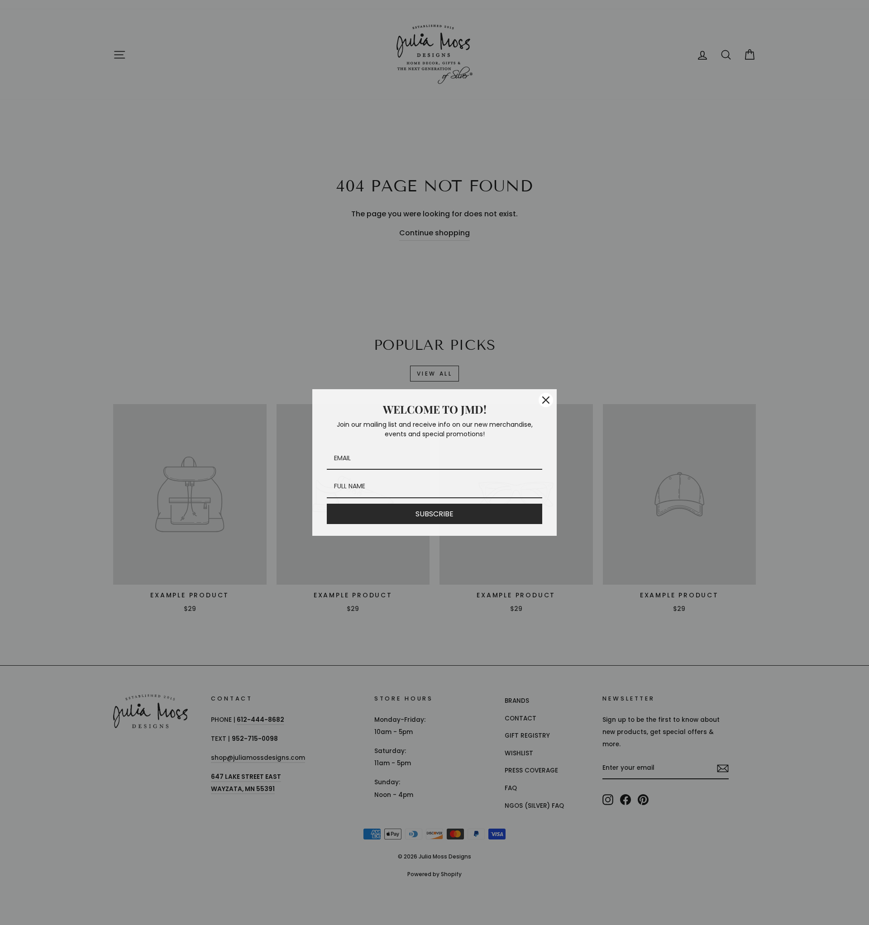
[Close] (546, 400)
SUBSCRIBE (434, 514)
